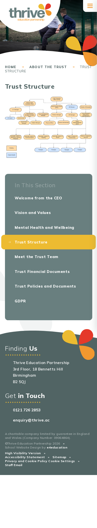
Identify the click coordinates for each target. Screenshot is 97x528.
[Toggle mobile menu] (90, 6)
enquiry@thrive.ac (31, 420)
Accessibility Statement (25, 457)
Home (10, 67)
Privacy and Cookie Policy (26, 461)
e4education (57, 447)
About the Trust (48, 67)
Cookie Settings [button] (61, 461)
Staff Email (13, 465)
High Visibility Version (23, 453)
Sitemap (59, 457)
